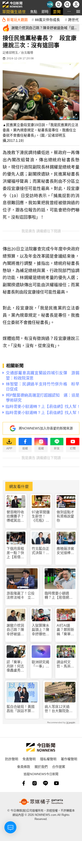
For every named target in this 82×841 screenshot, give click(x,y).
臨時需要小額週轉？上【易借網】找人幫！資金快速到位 (59, 595)
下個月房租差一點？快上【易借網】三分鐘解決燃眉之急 (15, 553)
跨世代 (73, 19)
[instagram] (34, 783)
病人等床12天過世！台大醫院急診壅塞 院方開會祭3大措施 (60, 709)
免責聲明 (29, 758)
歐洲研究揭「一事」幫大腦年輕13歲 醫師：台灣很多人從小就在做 (41, 664)
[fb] (23, 783)
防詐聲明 (11, 758)
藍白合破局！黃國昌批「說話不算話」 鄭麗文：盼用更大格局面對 (22, 709)
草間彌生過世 (14, 11)
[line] (45, 783)
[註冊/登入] (76, 4)
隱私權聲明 (48, 758)
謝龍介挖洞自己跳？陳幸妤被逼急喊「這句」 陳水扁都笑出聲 (16, 630)
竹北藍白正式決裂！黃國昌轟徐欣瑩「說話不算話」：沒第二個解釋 (40, 551)
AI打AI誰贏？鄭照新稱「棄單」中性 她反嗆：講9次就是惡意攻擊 (65, 630)
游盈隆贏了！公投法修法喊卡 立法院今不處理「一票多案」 (21, 595)
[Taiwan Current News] (50, 4)
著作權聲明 (69, 758)
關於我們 (41, 766)
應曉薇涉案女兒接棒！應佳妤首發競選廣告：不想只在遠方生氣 (65, 551)
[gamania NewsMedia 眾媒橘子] (41, 802)
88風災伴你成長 (47, 19)
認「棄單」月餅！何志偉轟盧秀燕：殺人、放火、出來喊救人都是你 (15, 666)
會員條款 (23, 766)
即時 (45, 11)
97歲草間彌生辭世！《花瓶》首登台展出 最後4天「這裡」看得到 (41, 516)
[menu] (78, 11)
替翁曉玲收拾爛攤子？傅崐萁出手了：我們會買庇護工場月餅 (15, 516)
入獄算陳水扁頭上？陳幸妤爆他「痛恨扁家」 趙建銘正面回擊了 (40, 630)
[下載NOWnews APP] (58, 4)
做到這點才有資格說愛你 (65, 516)
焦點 (33, 11)
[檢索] (67, 4)
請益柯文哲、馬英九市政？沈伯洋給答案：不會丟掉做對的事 (65, 664)
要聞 (57, 11)
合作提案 (58, 766)
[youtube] (56, 783)
